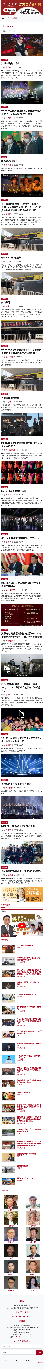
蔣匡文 (8, 306)
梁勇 (18, 1133)
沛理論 (4, 157)
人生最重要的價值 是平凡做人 (27, 994)
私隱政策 (40, 1362)
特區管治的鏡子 (9, 161)
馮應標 (19, 1168)
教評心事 (4, 254)
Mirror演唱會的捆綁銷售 (13, 491)
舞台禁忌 (5, 302)
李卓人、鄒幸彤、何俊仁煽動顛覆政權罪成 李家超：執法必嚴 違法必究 (29, 1070)
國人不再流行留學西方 (25, 1178)
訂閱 (39, 1352)
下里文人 (4, 107)
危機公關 (4, 394)
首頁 (2, 26)
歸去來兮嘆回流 (22, 1166)
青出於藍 (4, 534)
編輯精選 (9, 357)
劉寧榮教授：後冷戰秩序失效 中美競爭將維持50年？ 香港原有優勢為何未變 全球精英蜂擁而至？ (29, 1143)
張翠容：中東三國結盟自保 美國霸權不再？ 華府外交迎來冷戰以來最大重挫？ (29, 1107)
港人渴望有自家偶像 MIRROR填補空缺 (21, 871)
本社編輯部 (10, 450)
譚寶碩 (19, 997)
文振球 (8, 402)
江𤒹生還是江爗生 (10, 63)
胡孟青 (8, 542)
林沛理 (8, 165)
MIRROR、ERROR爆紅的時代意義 (18, 826)
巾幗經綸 (4, 780)
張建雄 (19, 1180)
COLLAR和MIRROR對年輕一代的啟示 (20, 538)
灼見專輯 (4, 629)
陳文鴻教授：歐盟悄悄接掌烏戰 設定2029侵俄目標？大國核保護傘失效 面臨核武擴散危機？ (29, 1119)
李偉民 (8, 118)
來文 (18, 1035)
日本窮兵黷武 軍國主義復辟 (26, 1154)
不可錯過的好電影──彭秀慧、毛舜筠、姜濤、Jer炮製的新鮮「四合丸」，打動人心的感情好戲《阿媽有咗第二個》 (21, 207)
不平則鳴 (4, 822)
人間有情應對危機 (10, 398)
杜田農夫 (4, 298)
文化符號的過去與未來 (25, 945)
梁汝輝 (19, 1084)
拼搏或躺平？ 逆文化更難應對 (16, 783)
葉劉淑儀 (9, 788)
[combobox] (22, 911)
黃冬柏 (8, 261)
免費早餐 (4, 487)
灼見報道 (4, 439)
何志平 (19, 948)
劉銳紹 (8, 67)
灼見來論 (4, 346)
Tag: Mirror (10, 26)
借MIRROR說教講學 (11, 257)
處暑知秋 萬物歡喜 (23, 1092)
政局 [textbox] (4, 911)
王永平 (8, 830)
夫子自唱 (4, 59)
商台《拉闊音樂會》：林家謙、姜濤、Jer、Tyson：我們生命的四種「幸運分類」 (21, 687)
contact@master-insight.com (24, 1337)
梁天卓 (8, 495)
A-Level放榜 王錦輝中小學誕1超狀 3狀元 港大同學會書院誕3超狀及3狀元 (29, 1021)
